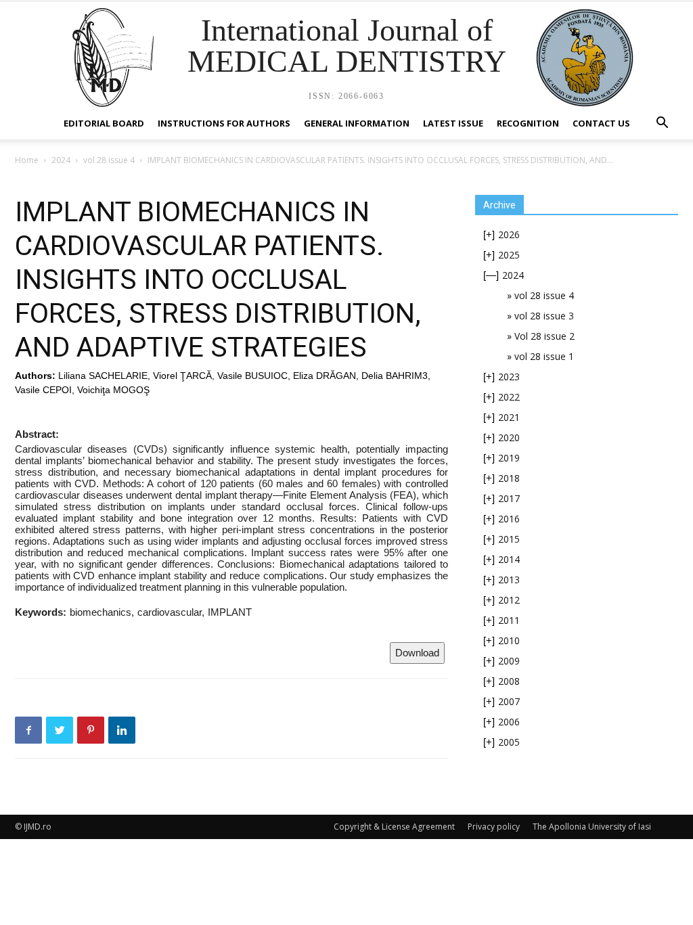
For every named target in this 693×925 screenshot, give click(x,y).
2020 (509, 437)
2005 (509, 742)
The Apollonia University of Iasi (592, 826)
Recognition (528, 123)
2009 (509, 660)
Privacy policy (494, 826)
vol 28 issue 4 (109, 160)
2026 (509, 234)
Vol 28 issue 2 (544, 336)
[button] (662, 124)
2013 (509, 579)
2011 (509, 620)
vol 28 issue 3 (544, 315)
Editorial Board (104, 123)
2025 (509, 254)
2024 (60, 160)
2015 (509, 539)
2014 (509, 559)
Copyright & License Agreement (394, 826)
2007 (509, 701)
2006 (509, 721)
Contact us (601, 123)
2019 (509, 457)
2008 (509, 681)
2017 (509, 498)
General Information (356, 123)
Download (417, 652)
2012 (509, 599)
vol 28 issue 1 (544, 356)
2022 (509, 396)
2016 (509, 518)
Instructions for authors (224, 123)
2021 (509, 417)
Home (27, 160)
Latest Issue (453, 123)
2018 (509, 478)
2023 (509, 376)
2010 (509, 640)
